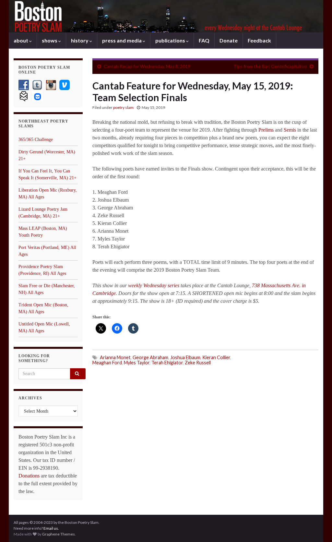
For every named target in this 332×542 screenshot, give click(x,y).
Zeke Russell (198, 362)
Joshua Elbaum (185, 357)
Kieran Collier (216, 357)
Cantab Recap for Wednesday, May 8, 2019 (147, 66)
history (80, 40)
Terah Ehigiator (167, 362)
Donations (29, 475)
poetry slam (123, 107)
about (21, 40)
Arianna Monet (115, 357)
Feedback (259, 40)
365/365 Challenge (35, 139)
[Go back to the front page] (166, 16)
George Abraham (150, 357)
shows (50, 40)
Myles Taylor (136, 362)
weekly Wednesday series (153, 285)
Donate (228, 40)
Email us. (51, 528)
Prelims (266, 130)
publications (170, 40)
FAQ (204, 40)
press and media (122, 40)
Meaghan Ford (107, 362)
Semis (290, 130)
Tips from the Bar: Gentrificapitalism (270, 66)
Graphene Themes (58, 534)
